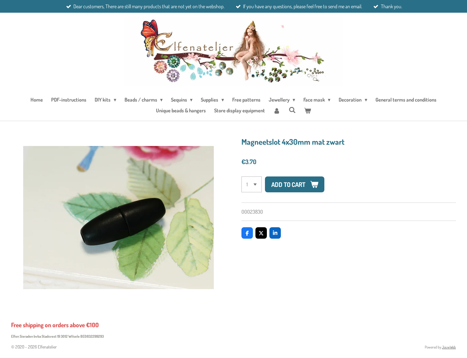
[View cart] (307, 110)
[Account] (276, 110)
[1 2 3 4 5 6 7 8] (251, 184)
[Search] (292, 110)
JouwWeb (449, 347)
